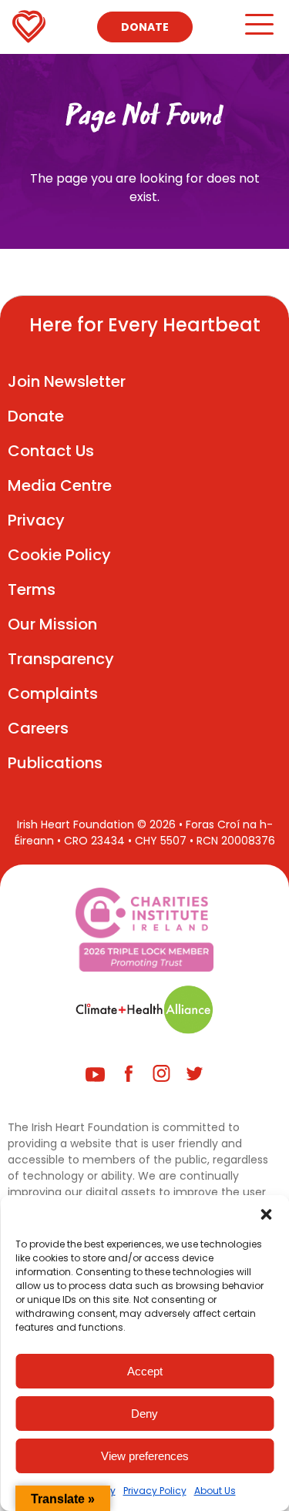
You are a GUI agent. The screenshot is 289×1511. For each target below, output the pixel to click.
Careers (38, 728)
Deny (144, 1413)
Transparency (61, 659)
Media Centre (60, 485)
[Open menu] (258, 31)
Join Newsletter (67, 381)
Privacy (36, 520)
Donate (145, 27)
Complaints (53, 693)
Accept (145, 1371)
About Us (215, 1490)
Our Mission (52, 624)
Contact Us (51, 451)
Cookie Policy (59, 555)
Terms (31, 589)
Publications (55, 763)
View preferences (145, 1455)
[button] (266, 1214)
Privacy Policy (155, 1490)
